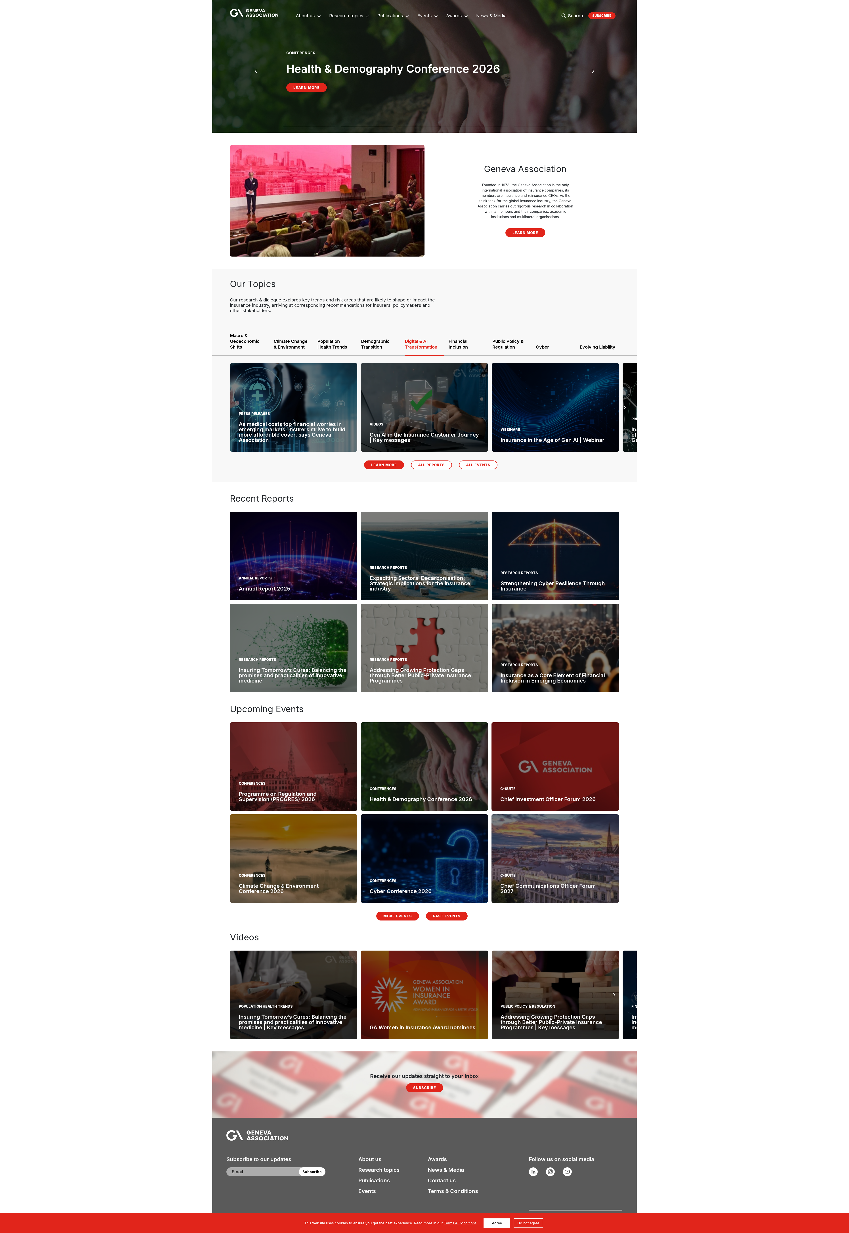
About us (305, 16)
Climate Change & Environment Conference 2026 (279, 888)
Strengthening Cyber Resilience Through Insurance (553, 586)
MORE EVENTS (397, 916)
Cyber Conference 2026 (401, 891)
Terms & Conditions (453, 1191)
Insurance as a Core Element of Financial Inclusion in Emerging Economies (553, 678)
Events (424, 16)
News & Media (491, 16)
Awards (454, 16)
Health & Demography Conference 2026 (421, 799)
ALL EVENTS (478, 465)
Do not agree (528, 1223)
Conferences (252, 783)
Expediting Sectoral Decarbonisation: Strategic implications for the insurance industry (420, 583)
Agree (497, 1223)
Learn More (306, 93)
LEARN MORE (525, 232)
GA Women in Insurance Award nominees (422, 1027)
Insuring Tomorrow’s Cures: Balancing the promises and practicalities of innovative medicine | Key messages (292, 1022)
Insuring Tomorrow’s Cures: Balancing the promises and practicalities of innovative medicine (292, 675)
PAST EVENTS (447, 916)
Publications (390, 16)
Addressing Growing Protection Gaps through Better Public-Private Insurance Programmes (420, 675)
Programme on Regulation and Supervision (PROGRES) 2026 (278, 796)
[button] (309, 130)
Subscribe (602, 15)
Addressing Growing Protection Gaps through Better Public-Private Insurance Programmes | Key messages (551, 1022)
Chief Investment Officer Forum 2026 (548, 799)
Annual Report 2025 (264, 588)
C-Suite (508, 788)
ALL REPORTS (431, 465)
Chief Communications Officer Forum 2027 (548, 888)
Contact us (442, 1180)
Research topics (346, 16)
